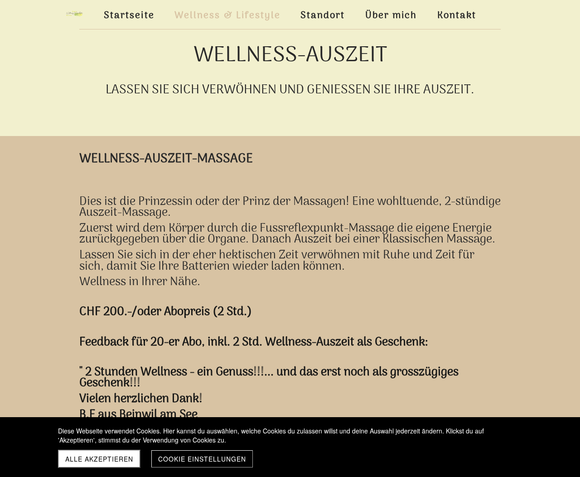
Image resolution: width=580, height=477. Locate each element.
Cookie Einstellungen (202, 458)
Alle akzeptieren (99, 458)
